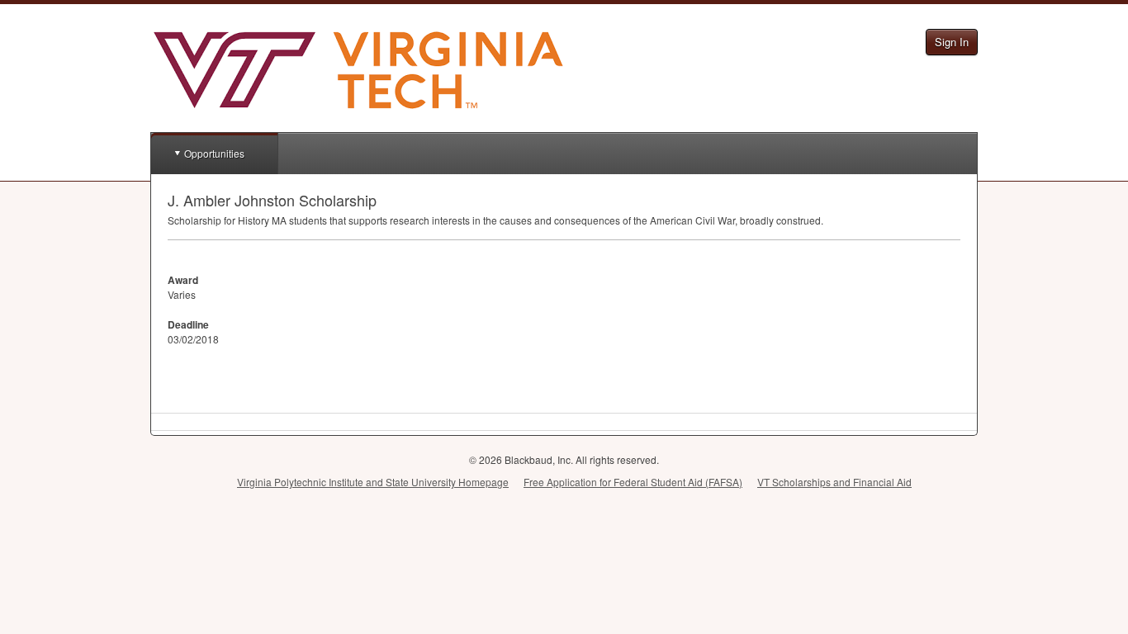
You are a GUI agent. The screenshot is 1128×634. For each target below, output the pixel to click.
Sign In (952, 42)
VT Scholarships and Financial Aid (834, 482)
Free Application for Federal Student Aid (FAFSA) (633, 482)
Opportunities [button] (214, 153)
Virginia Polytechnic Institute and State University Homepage (373, 482)
